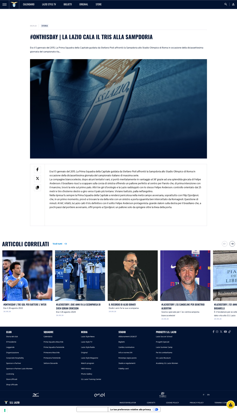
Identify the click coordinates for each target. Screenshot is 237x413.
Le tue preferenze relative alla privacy (130, 409)
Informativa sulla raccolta (92, 409)
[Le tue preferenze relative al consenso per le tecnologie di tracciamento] (4, 410)
